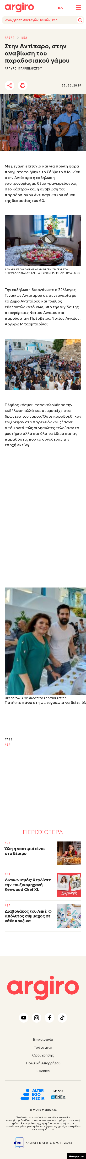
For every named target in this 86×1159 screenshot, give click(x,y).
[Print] (22, 85)
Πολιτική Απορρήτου (43, 1063)
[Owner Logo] (32, 1093)
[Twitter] (34, 86)
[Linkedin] (47, 86)
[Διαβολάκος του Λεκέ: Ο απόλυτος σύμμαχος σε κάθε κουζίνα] (69, 916)
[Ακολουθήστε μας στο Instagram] (36, 1018)
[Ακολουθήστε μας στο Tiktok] (62, 1018)
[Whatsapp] (60, 86)
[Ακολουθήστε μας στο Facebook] (49, 1018)
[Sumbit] (80, 20)
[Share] (9, 85)
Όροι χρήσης (43, 1055)
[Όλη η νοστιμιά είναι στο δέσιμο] (69, 853)
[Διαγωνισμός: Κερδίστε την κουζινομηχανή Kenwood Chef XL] (69, 885)
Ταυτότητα (43, 1047)
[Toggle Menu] (78, 7)
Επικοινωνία (43, 1039)
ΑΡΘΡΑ (10, 37)
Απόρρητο (76, 1156)
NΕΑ (24, 37)
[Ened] (58, 1096)
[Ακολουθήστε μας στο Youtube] (23, 1018)
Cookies (43, 1071)
